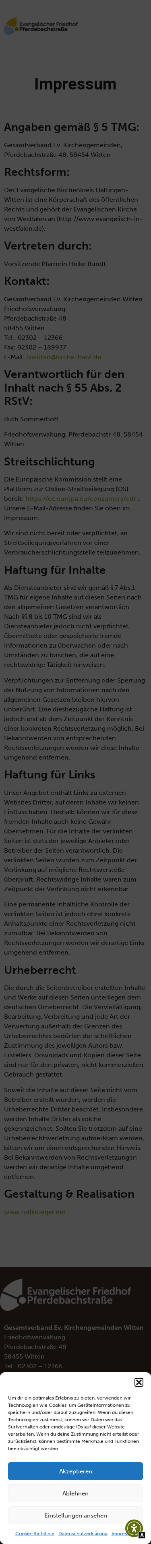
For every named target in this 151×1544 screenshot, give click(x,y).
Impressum (124, 1533)
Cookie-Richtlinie (34, 1533)
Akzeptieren (75, 1471)
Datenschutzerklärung (83, 1533)
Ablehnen (75, 1493)
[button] (139, 1382)
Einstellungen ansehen (75, 1515)
